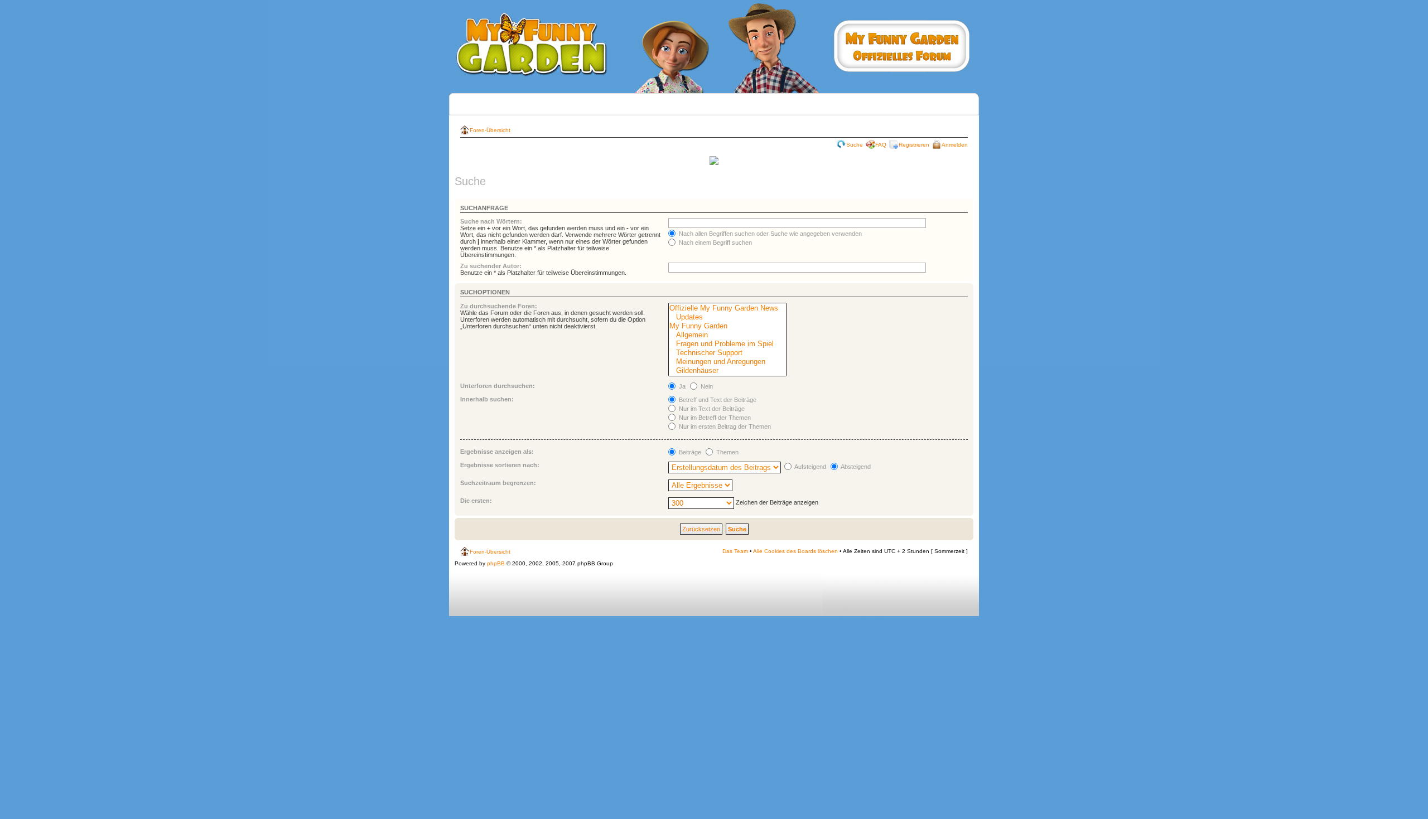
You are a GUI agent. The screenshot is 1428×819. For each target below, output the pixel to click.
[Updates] (727, 317)
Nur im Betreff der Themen (714, 417)
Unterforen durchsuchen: (497, 385)
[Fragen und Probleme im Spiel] (727, 344)
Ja (681, 386)
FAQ (880, 145)
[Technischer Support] (727, 352)
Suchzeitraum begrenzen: (498, 482)
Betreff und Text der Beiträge (716, 399)
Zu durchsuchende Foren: (498, 306)
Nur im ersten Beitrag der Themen (724, 426)
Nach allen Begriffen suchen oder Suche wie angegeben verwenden (769, 233)
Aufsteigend (809, 466)
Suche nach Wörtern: (491, 221)
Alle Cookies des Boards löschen (795, 551)
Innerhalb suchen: (487, 399)
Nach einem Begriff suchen (714, 242)
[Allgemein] (727, 335)
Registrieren (914, 145)
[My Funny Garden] (727, 326)
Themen (727, 452)
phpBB (496, 563)
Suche (854, 145)
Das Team (735, 551)
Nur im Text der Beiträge (711, 408)
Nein (706, 386)
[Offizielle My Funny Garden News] (727, 308)
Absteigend (855, 466)
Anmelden (955, 145)
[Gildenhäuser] (727, 370)
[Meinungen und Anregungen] (727, 361)
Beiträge (689, 452)
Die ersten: (476, 500)
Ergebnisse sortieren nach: (499, 465)
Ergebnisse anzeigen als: (497, 451)
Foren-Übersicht (490, 130)
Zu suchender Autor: (491, 266)
